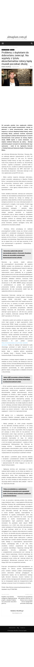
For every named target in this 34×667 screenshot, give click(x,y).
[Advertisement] (17, 17)
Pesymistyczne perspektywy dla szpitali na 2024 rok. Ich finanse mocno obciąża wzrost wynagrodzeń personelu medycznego (25, 600)
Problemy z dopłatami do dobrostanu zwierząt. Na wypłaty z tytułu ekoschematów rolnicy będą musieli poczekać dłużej (17, 58)
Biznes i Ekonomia (13, 47)
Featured (12, 49)
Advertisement (12, 627)
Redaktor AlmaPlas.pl (6, 66)
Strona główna (5, 47)
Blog (18, 627)
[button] (2, 43)
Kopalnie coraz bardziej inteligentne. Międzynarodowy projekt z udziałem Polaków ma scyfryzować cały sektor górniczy (9, 600)
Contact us (22, 627)
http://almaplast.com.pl (17, 613)
